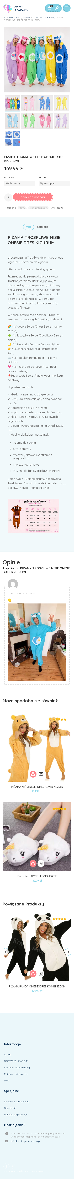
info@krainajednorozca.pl (25, 1141)
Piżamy (26, 17)
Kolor (42, 177)
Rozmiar (9, 177)
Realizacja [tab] (42, 227)
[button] (61, 35)
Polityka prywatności (16, 1114)
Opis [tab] (28, 227)
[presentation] (6, 952)
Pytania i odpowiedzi (16, 1074)
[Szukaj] (56, 8)
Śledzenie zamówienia (16, 1101)
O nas (7, 1054)
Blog (6, 1080)
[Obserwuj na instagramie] (12, 1166)
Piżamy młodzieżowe (43, 17)
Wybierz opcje (33, 774)
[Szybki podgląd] (41, 774)
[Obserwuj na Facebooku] (6, 1166)
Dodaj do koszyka (33, 197)
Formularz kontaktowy (17, 1067)
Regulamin (10, 1108)
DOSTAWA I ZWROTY (16, 1061)
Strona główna (12, 17)
